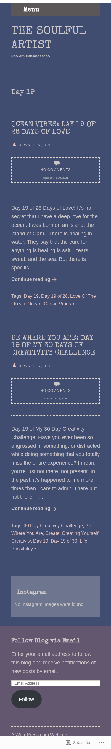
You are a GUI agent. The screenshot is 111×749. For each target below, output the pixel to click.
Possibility (22, 548)
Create (52, 533)
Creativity (21, 540)
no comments (55, 170)
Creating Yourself (80, 533)
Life (83, 540)
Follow (26, 699)
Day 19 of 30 (64, 540)
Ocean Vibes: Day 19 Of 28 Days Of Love (53, 128)
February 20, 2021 (55, 178)
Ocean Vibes (57, 303)
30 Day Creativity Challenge (53, 525)
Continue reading (30, 279)
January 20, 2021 (55, 398)
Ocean (34, 303)
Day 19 (31, 296)
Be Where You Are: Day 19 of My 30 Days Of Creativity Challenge (53, 345)
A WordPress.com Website (39, 734)
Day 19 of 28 (54, 296)
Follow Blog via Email (45, 641)
